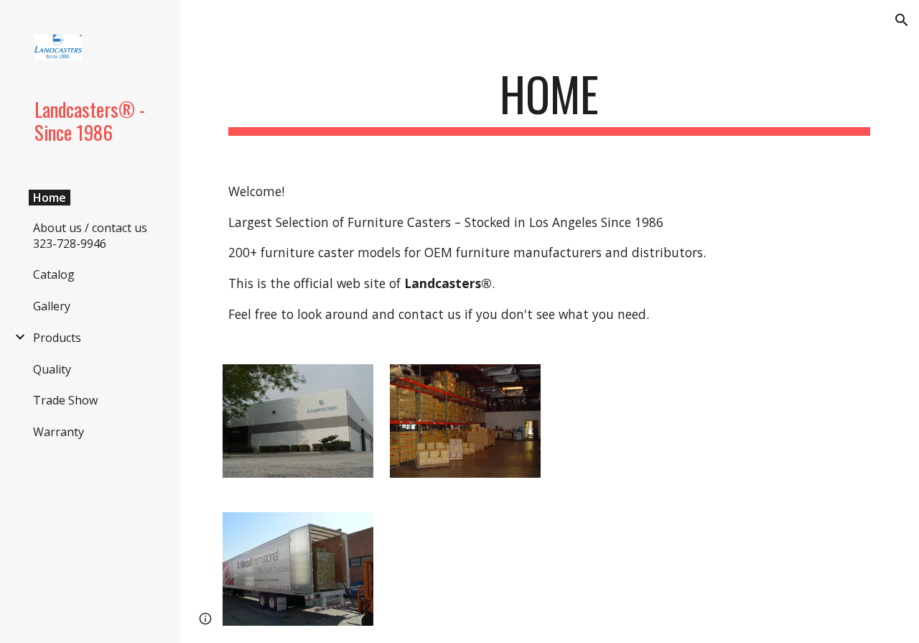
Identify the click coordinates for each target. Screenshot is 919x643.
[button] (902, 20)
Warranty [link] (58, 432)
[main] (550, 101)
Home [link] (49, 197)
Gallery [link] (51, 306)
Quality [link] (52, 369)
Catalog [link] (54, 274)
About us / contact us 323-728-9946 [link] (90, 235)
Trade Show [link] (65, 400)
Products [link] (57, 338)
